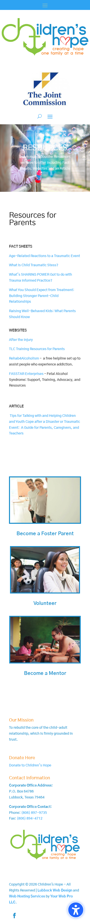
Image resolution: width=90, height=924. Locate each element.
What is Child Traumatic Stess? (33, 265)
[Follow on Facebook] (14, 915)
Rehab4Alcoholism (24, 358)
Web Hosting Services (27, 896)
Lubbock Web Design (55, 890)
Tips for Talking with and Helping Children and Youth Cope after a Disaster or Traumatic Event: (44, 421)
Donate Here (22, 758)
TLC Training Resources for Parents (37, 349)
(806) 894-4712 (29, 818)
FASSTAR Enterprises (26, 374)
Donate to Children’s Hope (30, 765)
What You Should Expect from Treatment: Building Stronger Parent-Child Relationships (41, 296)
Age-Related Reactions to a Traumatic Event (44, 256)
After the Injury (21, 340)
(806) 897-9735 (34, 813)
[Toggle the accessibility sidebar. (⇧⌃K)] (76, 910)
